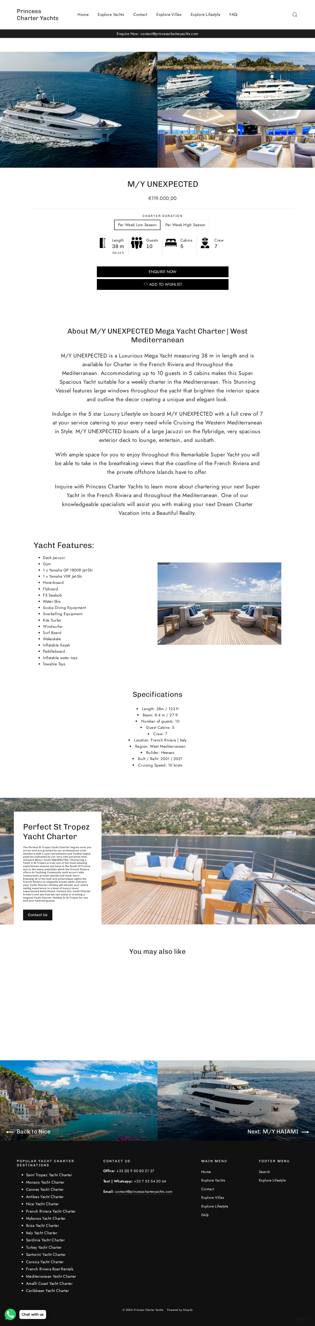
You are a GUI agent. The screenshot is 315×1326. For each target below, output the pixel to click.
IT (310, 1319)
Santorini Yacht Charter (46, 1254)
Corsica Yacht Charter (45, 1262)
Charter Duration (163, 216)
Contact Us (38, 915)
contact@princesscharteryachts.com (143, 1191)
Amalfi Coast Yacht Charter (49, 1283)
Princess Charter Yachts (38, 14)
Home (83, 14)
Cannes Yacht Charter (45, 1189)
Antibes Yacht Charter (45, 1196)
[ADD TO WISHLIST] (51, 974)
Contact (140, 14)
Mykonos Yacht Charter (46, 1218)
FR (305, 1319)
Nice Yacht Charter (42, 1204)
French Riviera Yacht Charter (51, 1211)
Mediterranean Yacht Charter (51, 1276)
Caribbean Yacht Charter (47, 1290)
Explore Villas (168, 14)
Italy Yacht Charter (41, 1233)
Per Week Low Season (137, 225)
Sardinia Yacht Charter (45, 1240)
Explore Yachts (111, 14)
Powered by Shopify (180, 1310)
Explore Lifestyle (205, 14)
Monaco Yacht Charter (45, 1182)
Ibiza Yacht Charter (42, 1225)
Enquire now (163, 271)
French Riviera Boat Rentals (49, 1269)
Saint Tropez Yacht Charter (49, 1175)
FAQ (233, 14)
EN (299, 1319)
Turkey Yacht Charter (44, 1247)
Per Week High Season (185, 225)
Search (264, 1171)
